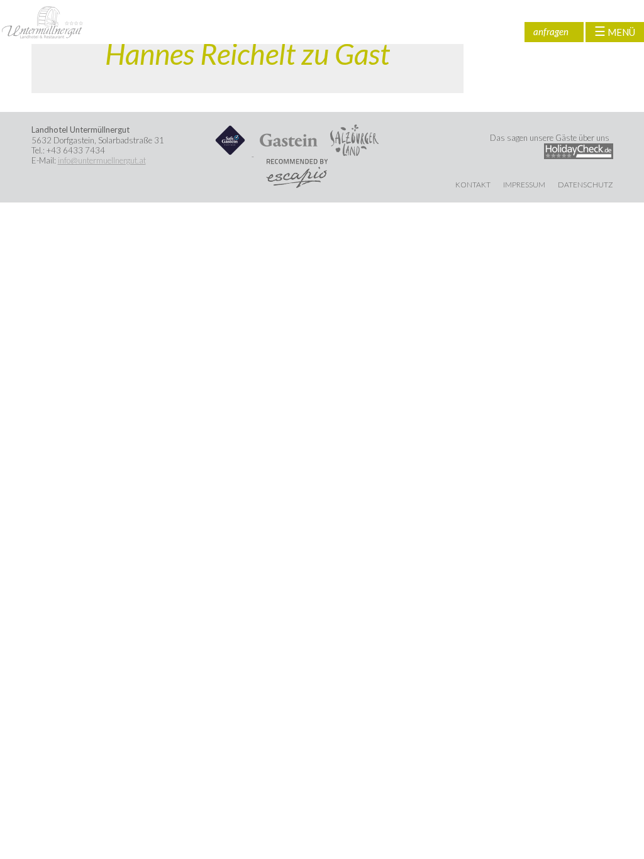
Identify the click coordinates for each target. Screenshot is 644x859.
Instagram (512, 32)
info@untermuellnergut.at (102, 160)
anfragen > (551, 34)
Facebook (490, 32)
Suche (468, 32)
